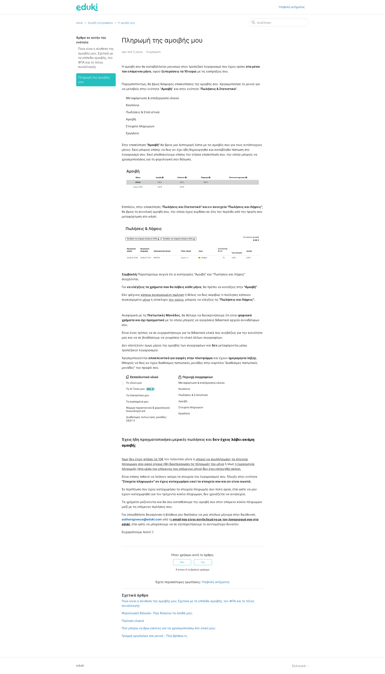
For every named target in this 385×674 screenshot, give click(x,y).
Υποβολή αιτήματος (292, 7)
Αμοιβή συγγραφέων (100, 22)
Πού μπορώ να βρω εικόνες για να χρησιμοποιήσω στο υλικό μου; (169, 628)
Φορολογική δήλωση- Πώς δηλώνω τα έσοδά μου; (157, 613)
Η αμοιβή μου (126, 22)
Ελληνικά (299, 666)
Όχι (203, 562)
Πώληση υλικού (133, 621)
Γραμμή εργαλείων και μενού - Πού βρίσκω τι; (154, 636)
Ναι (182, 562)
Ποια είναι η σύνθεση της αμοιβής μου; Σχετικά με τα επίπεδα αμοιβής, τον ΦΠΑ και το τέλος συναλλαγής (96, 58)
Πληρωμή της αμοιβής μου (94, 79)
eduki (79, 22)
